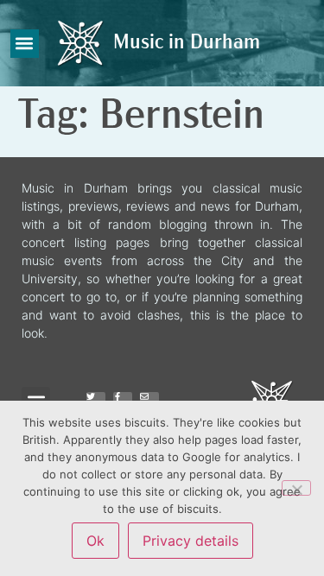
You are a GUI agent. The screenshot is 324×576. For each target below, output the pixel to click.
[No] (296, 488)
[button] (24, 43)
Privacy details (190, 540)
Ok (95, 540)
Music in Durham (186, 43)
